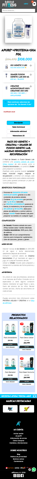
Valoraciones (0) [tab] (18, 136)
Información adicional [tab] (18, 131)
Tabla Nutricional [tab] (18, 127)
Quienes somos (18, 459)
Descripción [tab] (18, 123)
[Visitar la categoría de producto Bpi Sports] (10, 409)
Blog (18, 454)
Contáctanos (18, 461)
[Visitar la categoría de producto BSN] (26, 409)
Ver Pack (10, 344)
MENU (26, 4)
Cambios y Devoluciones (18, 443)
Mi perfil (19, 436)
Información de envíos (18, 438)
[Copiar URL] (29, 470)
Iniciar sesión (18, 433)
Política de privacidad (18, 456)
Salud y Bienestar (10, 347)
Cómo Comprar (18, 440)
